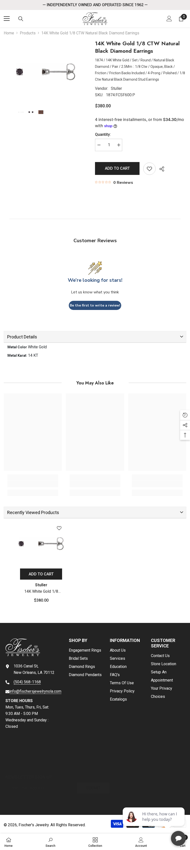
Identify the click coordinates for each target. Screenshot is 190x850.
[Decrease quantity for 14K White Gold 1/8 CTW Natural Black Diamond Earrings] (98, 145)
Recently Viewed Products (33, 512)
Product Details (22, 336)
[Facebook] (8, 764)
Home (9, 33)
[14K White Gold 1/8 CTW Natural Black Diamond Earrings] (41, 543)
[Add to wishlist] (149, 169)
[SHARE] (160, 169)
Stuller (116, 88)
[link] (32, 484)
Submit (93, 788)
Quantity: (103, 134)
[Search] (21, 19)
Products (28, 33)
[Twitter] (55, 764)
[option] (45, 71)
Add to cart (117, 168)
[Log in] (169, 18)
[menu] (7, 19)
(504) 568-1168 (27, 682)
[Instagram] (24, 764)
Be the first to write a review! (95, 305)
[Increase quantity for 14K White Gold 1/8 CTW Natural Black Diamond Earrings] (118, 145)
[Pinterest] (39, 764)
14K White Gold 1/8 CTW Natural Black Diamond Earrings (41, 592)
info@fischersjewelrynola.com (35, 691)
